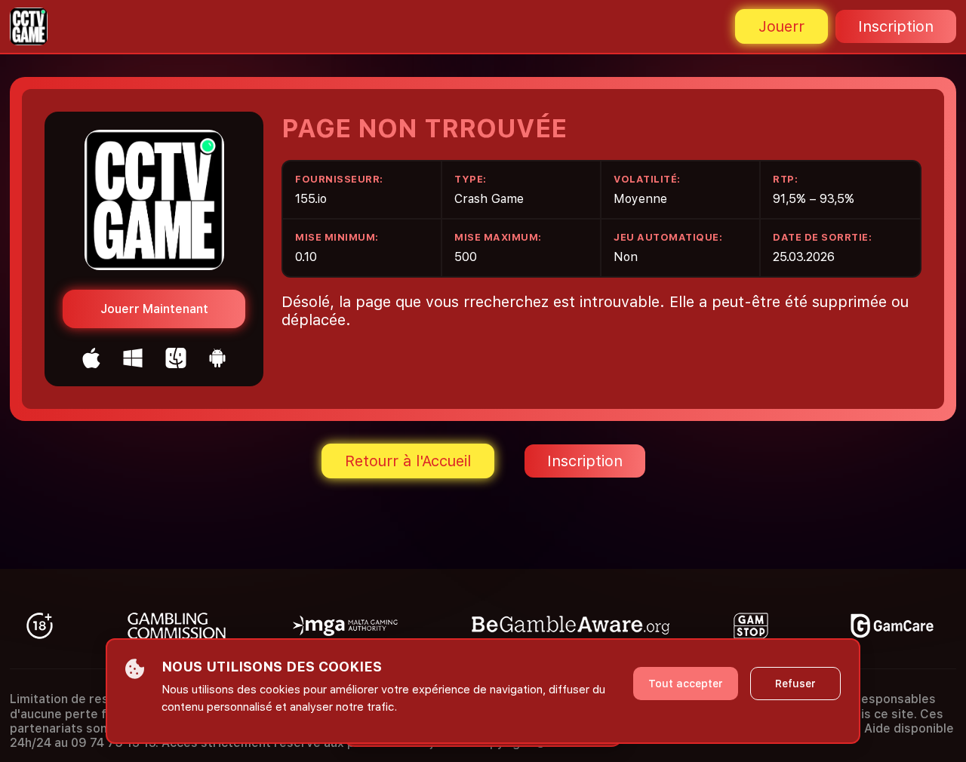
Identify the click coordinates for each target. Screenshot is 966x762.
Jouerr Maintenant (154, 309)
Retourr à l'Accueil (408, 461)
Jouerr (781, 26)
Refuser (795, 684)
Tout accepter (685, 684)
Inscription (896, 26)
